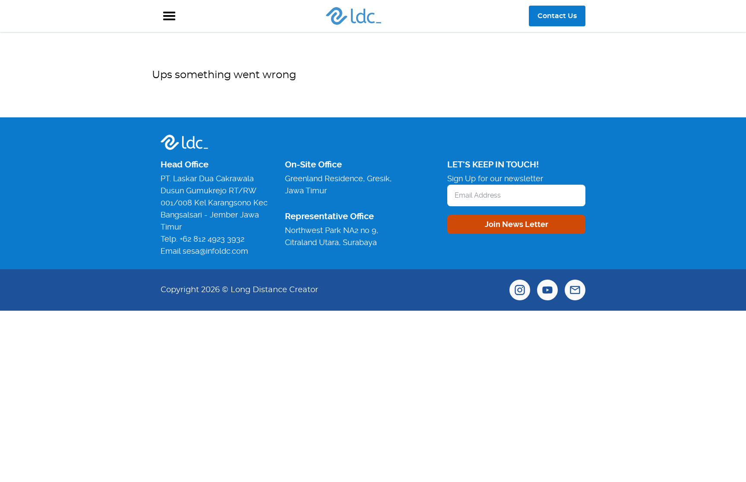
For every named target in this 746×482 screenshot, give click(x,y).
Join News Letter (516, 224)
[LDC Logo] (353, 16)
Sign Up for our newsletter (495, 178)
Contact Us (557, 16)
